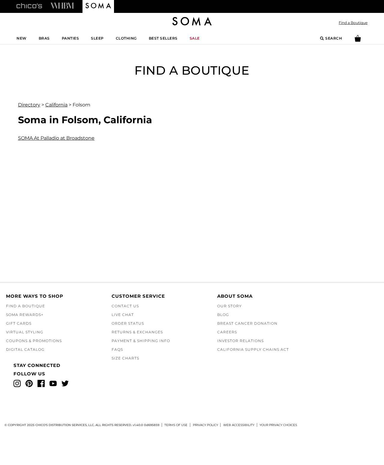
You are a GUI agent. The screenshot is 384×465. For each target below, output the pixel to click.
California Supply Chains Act (253, 349)
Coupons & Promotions (34, 340)
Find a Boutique (353, 22)
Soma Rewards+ (25, 314)
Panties (70, 38)
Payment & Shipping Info (141, 340)
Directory (29, 105)
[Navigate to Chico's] (29, 5)
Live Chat (123, 314)
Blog (223, 314)
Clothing (126, 38)
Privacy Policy (205, 425)
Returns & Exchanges (137, 332)
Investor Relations (240, 340)
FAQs (117, 349)
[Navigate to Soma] (98, 6)
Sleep (97, 38)
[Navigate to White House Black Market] (62, 5)
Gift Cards (19, 323)
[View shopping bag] (358, 40)
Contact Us (125, 306)
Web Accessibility (238, 425)
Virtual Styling (24, 332)
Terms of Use (176, 425)
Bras (44, 38)
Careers (227, 332)
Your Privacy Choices (278, 425)
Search (333, 38)
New (21, 38)
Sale (195, 38)
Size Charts (125, 358)
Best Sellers (163, 38)
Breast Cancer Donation (247, 323)
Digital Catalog (25, 349)
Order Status (128, 323)
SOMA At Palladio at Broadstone (56, 138)
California (56, 105)
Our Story (229, 306)
